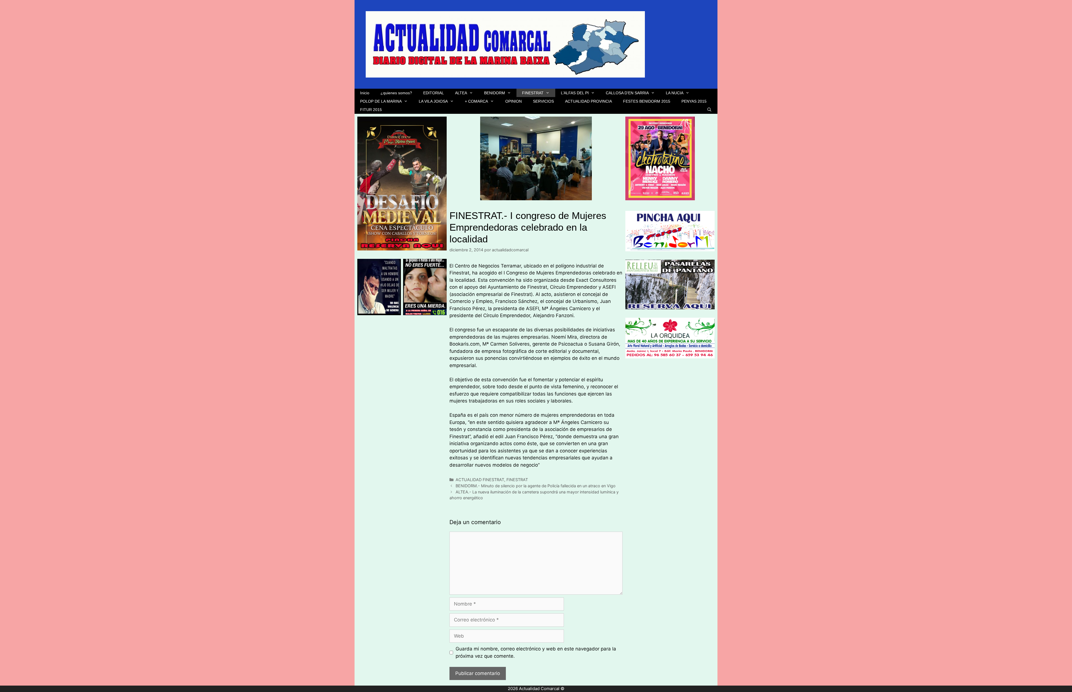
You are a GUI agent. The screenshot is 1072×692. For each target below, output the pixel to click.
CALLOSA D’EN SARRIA (627, 93)
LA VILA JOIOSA (433, 101)
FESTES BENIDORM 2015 (646, 101)
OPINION (513, 101)
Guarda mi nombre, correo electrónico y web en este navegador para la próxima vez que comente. (536, 652)
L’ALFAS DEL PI (575, 93)
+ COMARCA (476, 101)
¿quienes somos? (396, 93)
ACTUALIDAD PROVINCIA (588, 101)
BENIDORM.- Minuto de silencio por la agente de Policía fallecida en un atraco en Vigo (536, 485)
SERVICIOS (543, 101)
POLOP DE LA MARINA (381, 101)
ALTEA (461, 93)
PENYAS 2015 (694, 101)
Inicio (364, 93)
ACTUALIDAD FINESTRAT (480, 479)
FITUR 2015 (371, 109)
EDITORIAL (433, 93)
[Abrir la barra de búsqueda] (709, 109)
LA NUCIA (674, 93)
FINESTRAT (533, 93)
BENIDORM (494, 93)
